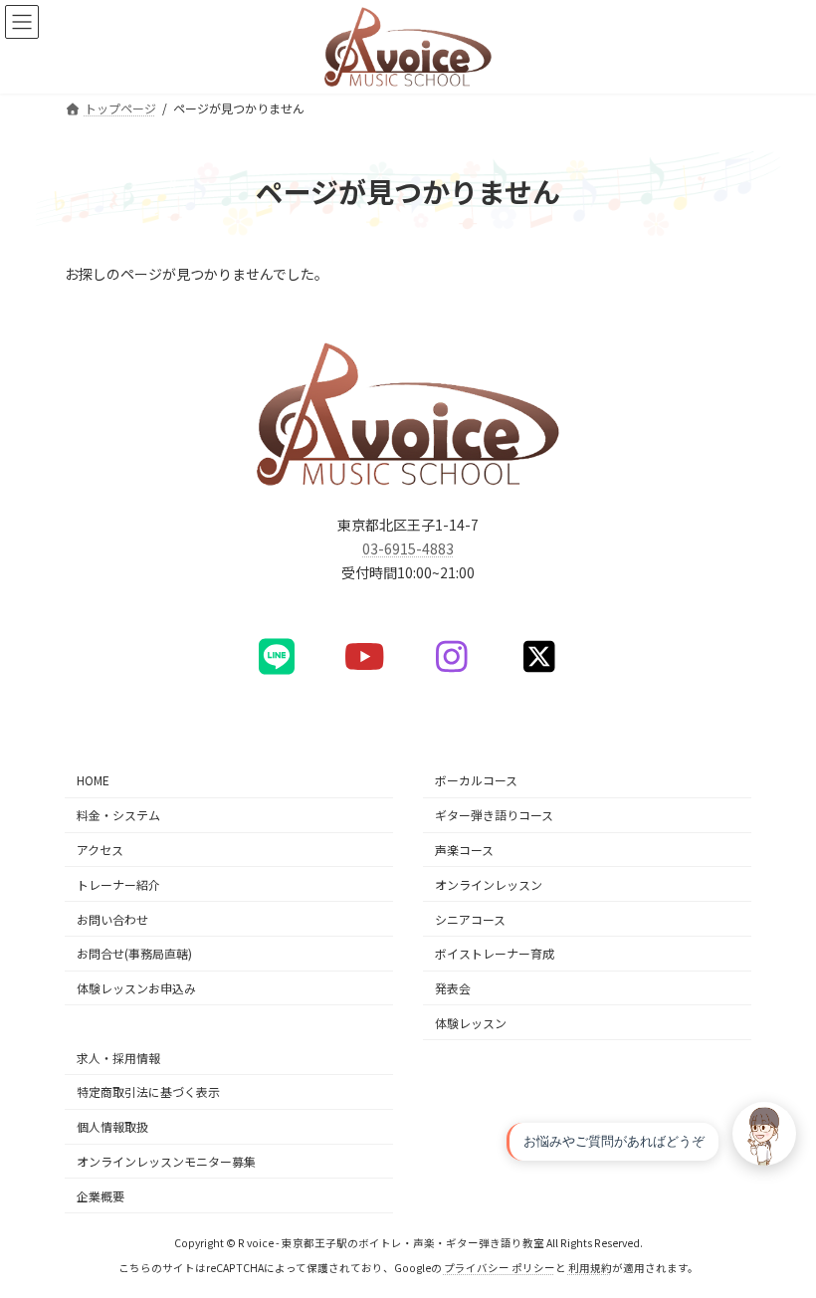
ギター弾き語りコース (494, 814)
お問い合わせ (112, 918)
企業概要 (100, 1195)
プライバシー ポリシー (499, 1267)
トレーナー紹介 (118, 883)
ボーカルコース (476, 779)
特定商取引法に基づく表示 (148, 1091)
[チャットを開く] (764, 1134)
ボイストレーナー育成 (494, 953)
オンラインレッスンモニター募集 (166, 1161)
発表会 (453, 987)
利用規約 (590, 1267)
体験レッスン (471, 1022)
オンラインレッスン (488, 883)
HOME (93, 779)
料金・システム (118, 814)
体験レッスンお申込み (136, 987)
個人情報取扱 (112, 1126)
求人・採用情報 (118, 1056)
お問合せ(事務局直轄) (134, 953)
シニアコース (470, 918)
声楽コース (464, 849)
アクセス (100, 849)
